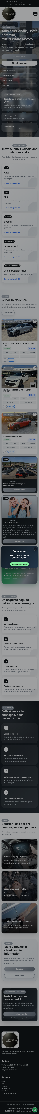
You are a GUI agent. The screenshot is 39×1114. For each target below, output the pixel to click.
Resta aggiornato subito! (19, 564)
